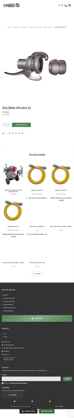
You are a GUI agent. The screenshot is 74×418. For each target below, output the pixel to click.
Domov (10, 27)
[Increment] (8, 124)
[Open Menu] (69, 5)
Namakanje (23, 27)
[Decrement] (3, 124)
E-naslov (5, 374)
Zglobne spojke (47, 27)
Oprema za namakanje (35, 27)
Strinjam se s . (15, 383)
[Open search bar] (59, 5)
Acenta (61, 406)
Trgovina (16, 27)
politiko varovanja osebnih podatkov (18, 383)
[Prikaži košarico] (65, 5)
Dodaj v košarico (21, 125)
